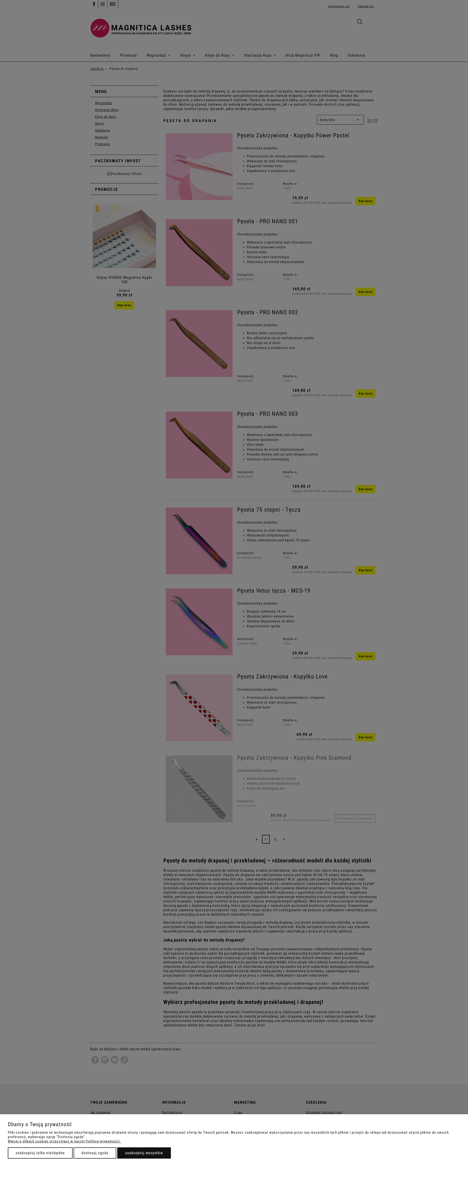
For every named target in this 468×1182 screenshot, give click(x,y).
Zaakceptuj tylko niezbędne (40, 1153)
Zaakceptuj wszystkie (144, 1153)
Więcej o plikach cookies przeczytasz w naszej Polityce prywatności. (64, 1141)
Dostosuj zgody (94, 1153)
